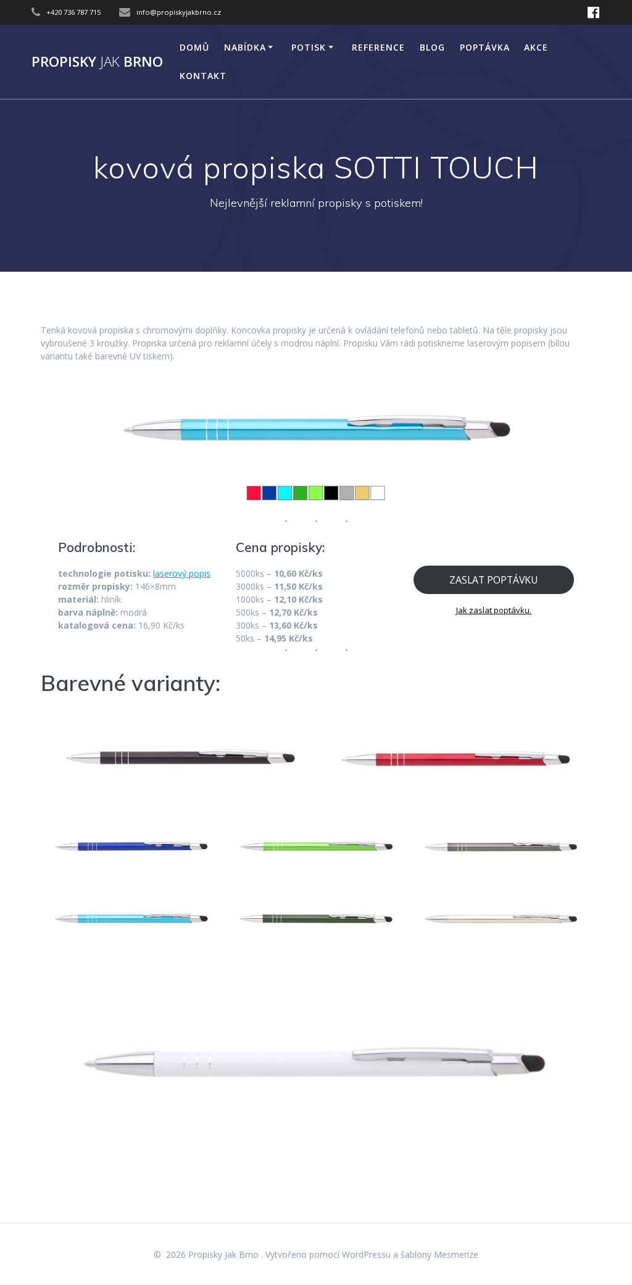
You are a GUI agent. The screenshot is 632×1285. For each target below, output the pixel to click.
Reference (378, 47)
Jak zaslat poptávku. (493, 610)
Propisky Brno (97, 62)
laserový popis (181, 573)
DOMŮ (194, 47)
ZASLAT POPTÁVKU (493, 580)
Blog (432, 47)
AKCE (536, 47)
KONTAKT (203, 76)
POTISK (308, 47)
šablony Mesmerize (439, 1254)
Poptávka (485, 47)
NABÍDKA (245, 47)
